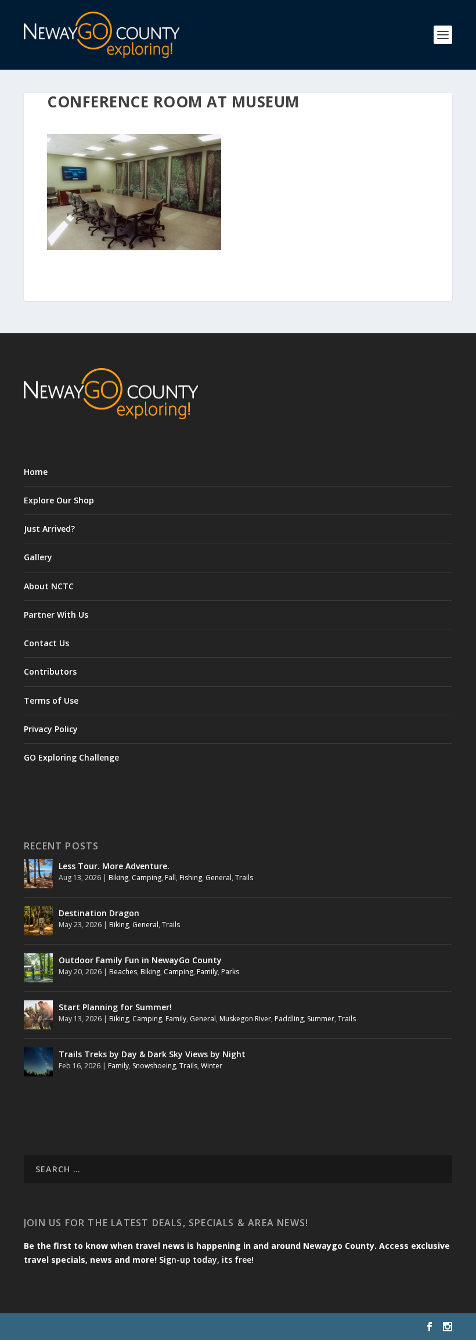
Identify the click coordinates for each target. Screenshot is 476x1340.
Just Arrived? (49, 528)
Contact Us (46, 643)
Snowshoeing (154, 1066)
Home (36, 471)
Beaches (123, 972)
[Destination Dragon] (38, 920)
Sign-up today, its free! (206, 1259)
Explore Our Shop (59, 500)
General (218, 877)
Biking (118, 877)
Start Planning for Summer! (115, 1007)
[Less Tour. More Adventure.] (38, 873)
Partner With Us (56, 614)
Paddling (289, 1019)
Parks (230, 972)
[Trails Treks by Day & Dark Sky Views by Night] (38, 1061)
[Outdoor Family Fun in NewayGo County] (38, 967)
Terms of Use (51, 700)
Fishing (190, 877)
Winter (211, 1066)
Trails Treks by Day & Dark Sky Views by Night (152, 1054)
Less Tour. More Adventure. (114, 865)
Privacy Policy (51, 728)
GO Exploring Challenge (71, 757)
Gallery (38, 557)
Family (207, 972)
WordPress (213, 1326)
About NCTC (49, 586)
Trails (244, 877)
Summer (320, 1019)
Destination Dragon (99, 912)
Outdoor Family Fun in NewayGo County (140, 960)
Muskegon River (245, 1019)
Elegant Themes (104, 1326)
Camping (146, 877)
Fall (170, 877)
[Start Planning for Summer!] (38, 1014)
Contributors (50, 671)
